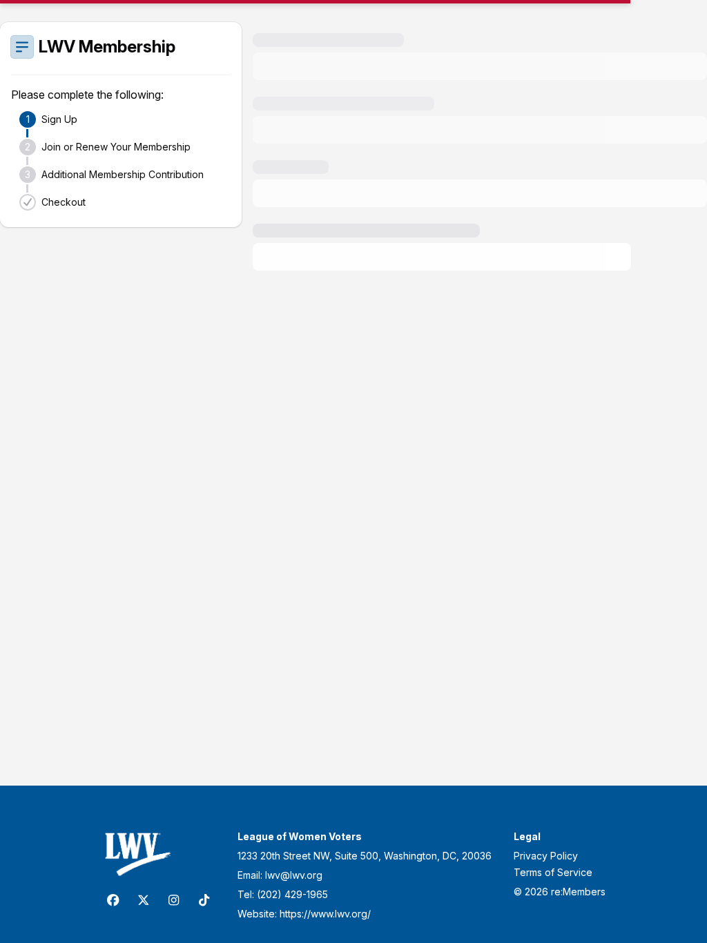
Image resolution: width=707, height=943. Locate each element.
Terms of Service (553, 872)
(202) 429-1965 (292, 894)
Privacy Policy (546, 856)
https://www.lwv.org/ (325, 914)
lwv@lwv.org (293, 875)
